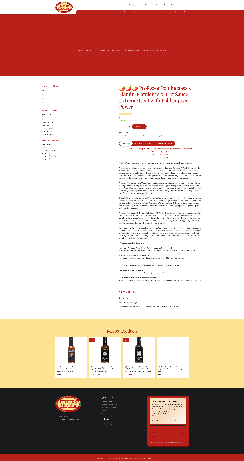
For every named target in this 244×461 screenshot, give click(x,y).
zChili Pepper (46, 114)
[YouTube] (115, 424)
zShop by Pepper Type (50, 156)
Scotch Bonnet (47, 131)
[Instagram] (107, 424)
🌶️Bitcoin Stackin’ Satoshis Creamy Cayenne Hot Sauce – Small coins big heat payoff (172, 369)
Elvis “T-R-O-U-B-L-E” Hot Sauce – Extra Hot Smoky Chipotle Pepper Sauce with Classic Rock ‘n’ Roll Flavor (70, 369)
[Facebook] (103, 424)
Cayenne (88, 50)
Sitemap (148, 458)
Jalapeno (45, 120)
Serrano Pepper (47, 123)
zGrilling (44, 147)
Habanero (45, 126)
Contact (104, 410)
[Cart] (187, 5)
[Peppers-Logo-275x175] (64, 7)
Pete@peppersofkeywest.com (69, 419)
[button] (183, 5)
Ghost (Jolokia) (47, 128)
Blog (102, 413)
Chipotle (45, 117)
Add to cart (139, 126)
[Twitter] (111, 424)
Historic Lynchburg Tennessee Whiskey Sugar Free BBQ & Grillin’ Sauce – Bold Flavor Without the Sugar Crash (105, 369)
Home (80, 50)
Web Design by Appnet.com (135, 458)
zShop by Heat (47, 153)
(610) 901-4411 (64, 417)
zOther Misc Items (48, 150)
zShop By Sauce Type (49, 159)
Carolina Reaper (47, 134)
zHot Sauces (46, 144)
